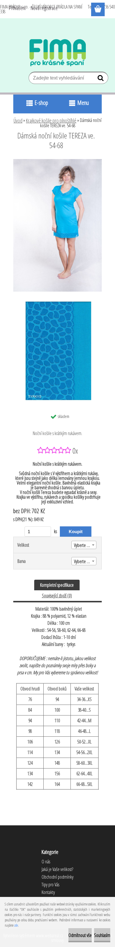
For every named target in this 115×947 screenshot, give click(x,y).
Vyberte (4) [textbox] (82, 545)
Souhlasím (102, 935)
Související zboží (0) (57, 595)
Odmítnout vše (80, 935)
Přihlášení (17, 7)
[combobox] (83, 545)
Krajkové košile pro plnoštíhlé (51, 120)
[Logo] (57, 52)
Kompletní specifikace (57, 585)
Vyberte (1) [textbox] (82, 561)
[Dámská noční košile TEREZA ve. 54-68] (57, 161)
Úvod (18, 120)
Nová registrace (44, 7)
